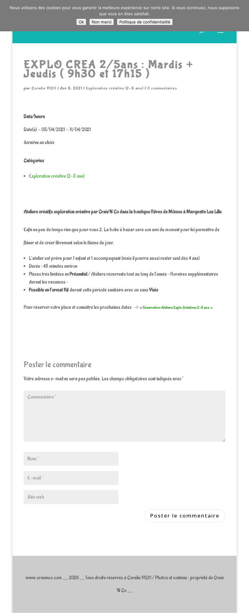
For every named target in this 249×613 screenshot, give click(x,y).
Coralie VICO (44, 88)
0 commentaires (162, 88)
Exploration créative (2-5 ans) (115, 88)
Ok (81, 21)
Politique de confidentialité (144, 21)
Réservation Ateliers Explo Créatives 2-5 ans (176, 307)
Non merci (101, 21)
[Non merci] (241, 16)
